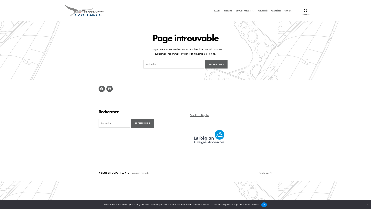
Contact (288, 10)
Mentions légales (199, 115)
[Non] (367, 204)
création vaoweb (140, 172)
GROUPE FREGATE (118, 172)
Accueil (217, 10)
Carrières (276, 10)
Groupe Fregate (243, 10)
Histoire (228, 10)
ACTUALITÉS (263, 10)
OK (264, 204)
